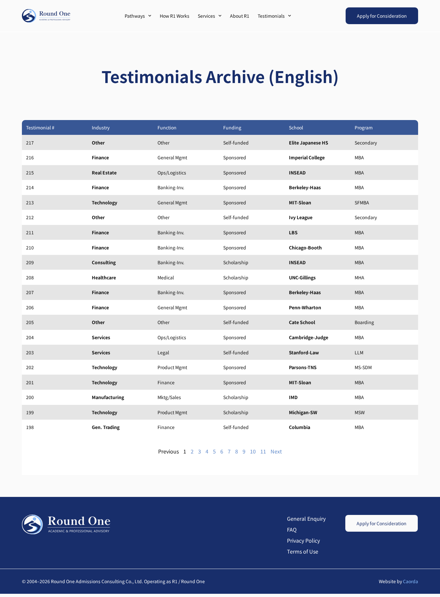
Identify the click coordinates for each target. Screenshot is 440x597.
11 (263, 451)
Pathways (135, 16)
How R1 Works (174, 16)
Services (206, 16)
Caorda (410, 581)
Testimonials (271, 16)
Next (276, 451)
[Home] (46, 16)
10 (253, 451)
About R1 (239, 16)
